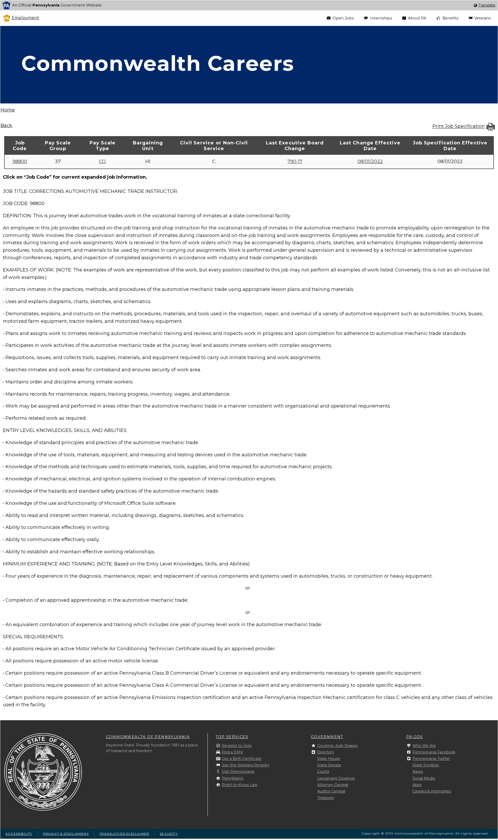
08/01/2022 (370, 161)
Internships (381, 18)
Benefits (450, 18)
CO (102, 161)
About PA (417, 18)
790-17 (294, 161)
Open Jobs (343, 18)
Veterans (482, 18)
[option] (249, 5)
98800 (19, 161)
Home (8, 110)
